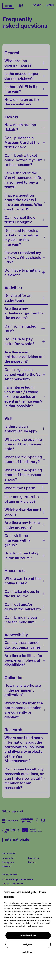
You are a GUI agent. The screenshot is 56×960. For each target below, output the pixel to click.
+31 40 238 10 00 (12, 883)
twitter (32, 862)
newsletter (8, 858)
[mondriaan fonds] (43, 820)
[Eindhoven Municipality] (10, 820)
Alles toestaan (28, 935)
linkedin (6, 866)
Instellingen (28, 952)
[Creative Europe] (32, 830)
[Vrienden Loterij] (26, 820)
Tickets (8, 5)
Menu (50, 5)
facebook (33, 858)
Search (38, 5)
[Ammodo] (10, 830)
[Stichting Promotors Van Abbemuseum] (37, 820)
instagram (8, 862)
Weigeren (28, 944)
